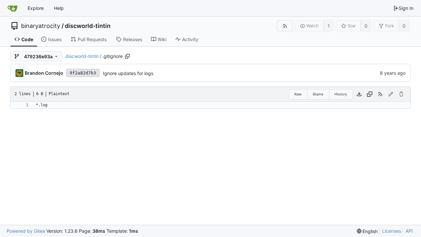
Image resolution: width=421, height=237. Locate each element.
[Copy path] (127, 56)
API (409, 231)
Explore (36, 8)
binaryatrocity (40, 26)
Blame (318, 94)
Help (59, 8)
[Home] (12, 8)
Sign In (406, 8)
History (340, 94)
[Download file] (359, 94)
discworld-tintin (88, 26)
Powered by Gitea (26, 231)
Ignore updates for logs (128, 73)
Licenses (391, 231)
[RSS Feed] (284, 25)
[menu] (367, 231)
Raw (298, 94)
